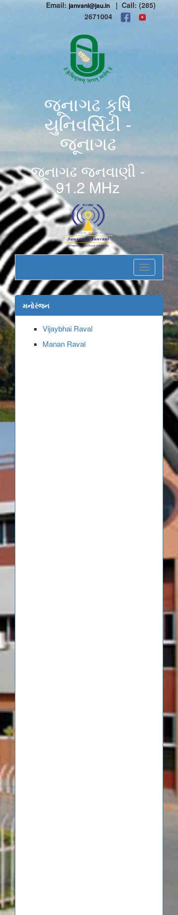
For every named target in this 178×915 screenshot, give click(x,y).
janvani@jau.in (89, 5)
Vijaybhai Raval (67, 328)
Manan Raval (64, 343)
